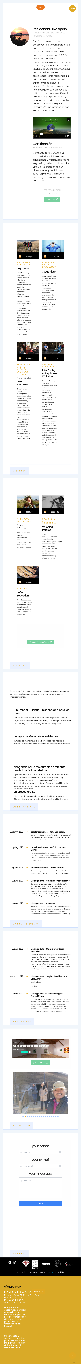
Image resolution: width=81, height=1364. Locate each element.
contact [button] (39, 1291)
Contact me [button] (19, 40)
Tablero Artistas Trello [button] (40, 642)
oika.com (50, 1272)
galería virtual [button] (39, 1062)
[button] (72, 1355)
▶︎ (66, 1095)
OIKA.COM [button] (51, 199)
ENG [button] (41, 7)
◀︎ (16, 1095)
